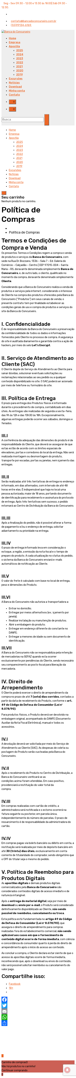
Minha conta (17, 90)
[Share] (38, 1023)
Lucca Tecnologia (49, 1046)
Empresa (14, 42)
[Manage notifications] (67, 1070)
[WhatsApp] (38, 1017)
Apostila (14, 46)
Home (12, 38)
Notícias (14, 82)
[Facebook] (38, 1000)
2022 (19, 62)
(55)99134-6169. (21, 25)
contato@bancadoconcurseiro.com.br (33, 21)
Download (15, 86)
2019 (19, 74)
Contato (14, 94)
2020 (19, 70)
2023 (19, 58)
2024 (19, 54)
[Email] (38, 1011)
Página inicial (19, 228)
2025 (19, 50)
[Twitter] (38, 1005)
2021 (19, 66)
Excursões (16, 78)
